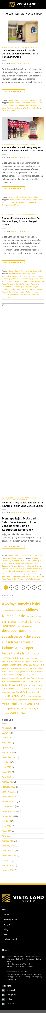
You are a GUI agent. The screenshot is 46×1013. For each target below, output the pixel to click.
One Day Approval (10, 671)
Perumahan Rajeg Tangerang (28, 571)
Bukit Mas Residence (9, 202)
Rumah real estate (8, 692)
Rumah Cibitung (8, 682)
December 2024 (9, 797)
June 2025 (6, 767)
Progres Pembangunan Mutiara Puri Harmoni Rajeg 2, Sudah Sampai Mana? (21, 221)
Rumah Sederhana (24, 692)
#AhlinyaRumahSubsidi (16, 103)
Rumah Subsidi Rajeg (33, 696)
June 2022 (6, 860)
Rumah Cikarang (20, 682)
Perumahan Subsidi (14, 284)
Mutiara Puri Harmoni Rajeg (22, 279)
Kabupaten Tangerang (27, 276)
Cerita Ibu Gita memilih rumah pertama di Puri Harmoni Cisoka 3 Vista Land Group (20, 53)
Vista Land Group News (17, 499)
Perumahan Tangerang (30, 284)
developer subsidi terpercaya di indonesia (22, 642)
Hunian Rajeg (30, 273)
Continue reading (13, 91)
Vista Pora (18, 713)
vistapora (6, 713)
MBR (41, 665)
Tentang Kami (10, 919)
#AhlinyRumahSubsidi (34, 103)
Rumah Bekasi (23, 678)
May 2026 (6, 742)
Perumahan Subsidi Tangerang (13, 574)
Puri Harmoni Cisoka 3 (32, 108)
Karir (6, 934)
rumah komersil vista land (28, 685)
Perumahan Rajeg (10, 571)
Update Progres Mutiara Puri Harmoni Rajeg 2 (19, 294)
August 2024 (8, 816)
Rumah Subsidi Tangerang (13, 47)
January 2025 (8, 792)
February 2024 (8, 846)
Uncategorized (31, 47)
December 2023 (9, 855)
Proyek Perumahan (9, 289)
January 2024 (8, 851)
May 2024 (6, 831)
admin (26, 63)
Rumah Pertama (36, 289)
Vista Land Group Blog (25, 144)
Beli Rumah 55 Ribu (34, 616)
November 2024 (9, 801)
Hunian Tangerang (9, 563)
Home (6, 915)
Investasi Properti (22, 563)
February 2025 (8, 787)
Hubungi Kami (10, 939)
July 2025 (6, 762)
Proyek (7, 924)
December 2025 (9, 757)
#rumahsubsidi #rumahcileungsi (13, 610)
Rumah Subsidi (17, 695)
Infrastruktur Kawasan (10, 276)
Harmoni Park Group (13, 658)
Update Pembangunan (30, 292)
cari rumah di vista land (19, 621)
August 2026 (8, 728)
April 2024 (6, 836)
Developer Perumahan (16, 273)
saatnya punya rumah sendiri (32, 700)
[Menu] (3, 4)
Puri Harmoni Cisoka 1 (15, 108)
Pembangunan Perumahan (24, 281)
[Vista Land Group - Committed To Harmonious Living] (23, 4)
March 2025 (7, 782)
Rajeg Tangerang (23, 289)
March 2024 (7, 841)
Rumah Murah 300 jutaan (22, 689)
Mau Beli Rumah (31, 665)
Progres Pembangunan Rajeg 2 (13, 287)
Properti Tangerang (33, 574)
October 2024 (8, 806)
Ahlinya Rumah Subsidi (10, 105)
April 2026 (6, 747)
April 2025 (6, 777)
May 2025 (6, 772)
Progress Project (32, 287)
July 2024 (6, 821)
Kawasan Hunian (34, 566)
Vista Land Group (8, 110)
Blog (6, 929)
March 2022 (7, 865)
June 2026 (6, 738)
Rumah (13, 678)
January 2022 (8, 870)
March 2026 (7, 752)
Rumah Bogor (37, 678)
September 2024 (9, 811)
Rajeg (4, 576)
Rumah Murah (7, 689)
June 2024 (6, 826)
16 (34, 587)
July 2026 (6, 733)
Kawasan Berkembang (19, 566)
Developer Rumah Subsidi (20, 561)
